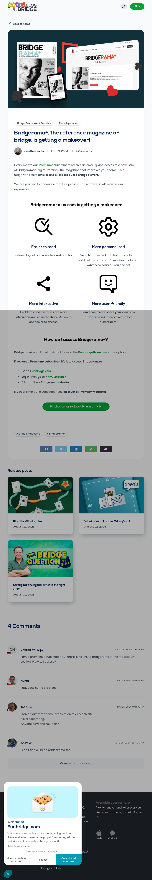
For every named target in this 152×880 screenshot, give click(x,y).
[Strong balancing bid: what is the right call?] (40, 558)
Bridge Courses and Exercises (34, 123)
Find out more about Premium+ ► (76, 406)
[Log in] (124, 6)
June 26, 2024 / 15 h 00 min (129, 743)
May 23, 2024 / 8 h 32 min (130, 680)
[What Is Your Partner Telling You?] (111, 495)
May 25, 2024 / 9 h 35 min (130, 707)
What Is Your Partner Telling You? (107, 521)
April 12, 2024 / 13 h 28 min (129, 649)
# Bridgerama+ (55, 433)
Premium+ (46, 165)
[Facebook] (46, 449)
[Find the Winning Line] (40, 495)
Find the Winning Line (27, 521)
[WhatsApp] (91, 449)
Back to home (21, 24)
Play (137, 6)
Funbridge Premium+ (92, 352)
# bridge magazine (28, 433)
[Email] (106, 449)
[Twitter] (61, 449)
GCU (85, 852)
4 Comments (84, 151)
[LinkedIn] (76, 449)
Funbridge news (68, 123)
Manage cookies (50, 868)
